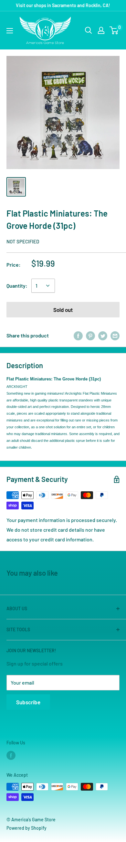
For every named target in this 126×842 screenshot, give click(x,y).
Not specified (22, 241)
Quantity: (16, 285)
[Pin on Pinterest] (90, 335)
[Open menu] (9, 30)
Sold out (63, 309)
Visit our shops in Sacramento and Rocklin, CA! (63, 5)
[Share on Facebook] (78, 335)
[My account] (101, 30)
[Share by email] (115, 335)
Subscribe (28, 702)
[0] (114, 30)
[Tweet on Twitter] (102, 335)
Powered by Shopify (26, 828)
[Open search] (88, 30)
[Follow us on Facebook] (11, 755)
